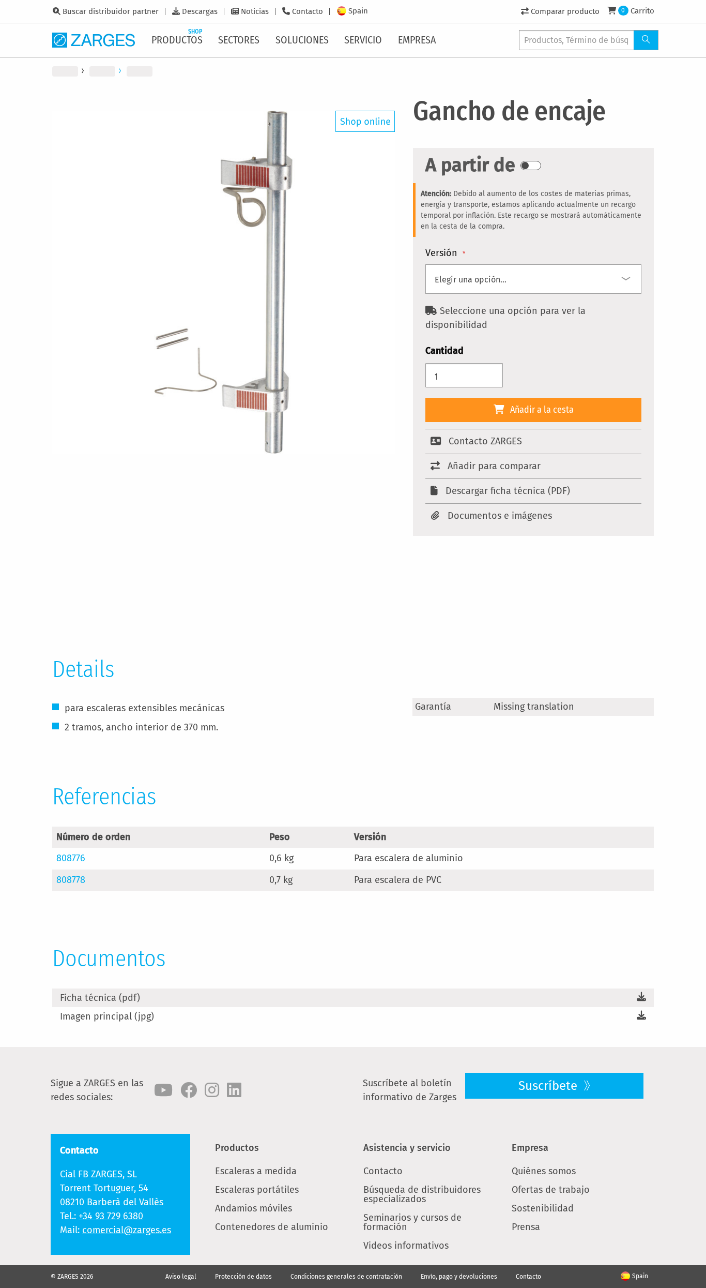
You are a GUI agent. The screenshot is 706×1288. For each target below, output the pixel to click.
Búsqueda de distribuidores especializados (422, 1194)
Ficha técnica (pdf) (100, 998)
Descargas (200, 11)
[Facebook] (188, 1090)
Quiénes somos (544, 1171)
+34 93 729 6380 (111, 1216)
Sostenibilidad (543, 1208)
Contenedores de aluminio (271, 1227)
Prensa (526, 1227)
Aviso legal (180, 1276)
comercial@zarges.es (126, 1230)
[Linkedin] (234, 1090)
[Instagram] (212, 1090)
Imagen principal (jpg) (107, 1016)
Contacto (307, 11)
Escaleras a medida (256, 1171)
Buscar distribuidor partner (111, 11)
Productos (237, 1148)
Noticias (255, 11)
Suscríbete (549, 1086)
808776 (70, 858)
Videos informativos (406, 1245)
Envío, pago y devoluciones (459, 1276)
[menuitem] (177, 39)
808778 (70, 880)
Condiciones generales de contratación (346, 1276)
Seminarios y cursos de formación (412, 1222)
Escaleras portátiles (257, 1189)
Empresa (530, 1148)
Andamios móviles (253, 1208)
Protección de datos (243, 1276)
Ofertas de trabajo (551, 1189)
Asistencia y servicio (407, 1148)
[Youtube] (163, 1090)
